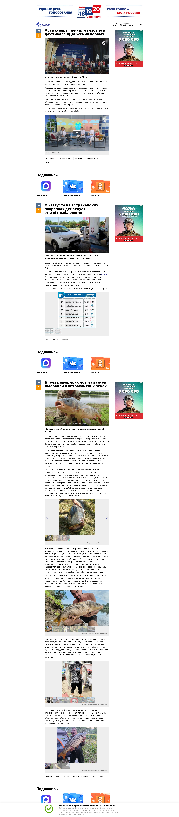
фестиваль (78, 158)
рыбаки (66, 776)
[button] (107, 310)
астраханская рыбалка (80, 776)
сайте (104, 274)
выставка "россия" (92, 158)
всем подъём (50, 158)
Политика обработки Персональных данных (87, 805)
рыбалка (49, 776)
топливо (65, 339)
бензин (55, 339)
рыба (57, 776)
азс (47, 339)
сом (93, 776)
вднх (47, 162)
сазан (101, 776)
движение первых (64, 158)
